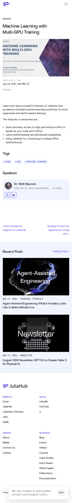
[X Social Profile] (7, 195)
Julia (5, 416)
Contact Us (9, 447)
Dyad (6, 401)
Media (6, 442)
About (6, 437)
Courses (43, 452)
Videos (43, 447)
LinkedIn (43, 401)
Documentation (47, 478)
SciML (6, 422)
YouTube (44, 406)
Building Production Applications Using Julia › (59, 230)
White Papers (46, 468)
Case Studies (46, 457)
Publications (46, 473)
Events (43, 442)
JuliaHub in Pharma (13, 411)
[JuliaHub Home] (6, 4)
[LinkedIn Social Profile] (13, 195)
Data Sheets (46, 463)
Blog (41, 437)
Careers (7, 452)
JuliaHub (7, 406)
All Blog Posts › (61, 251)
